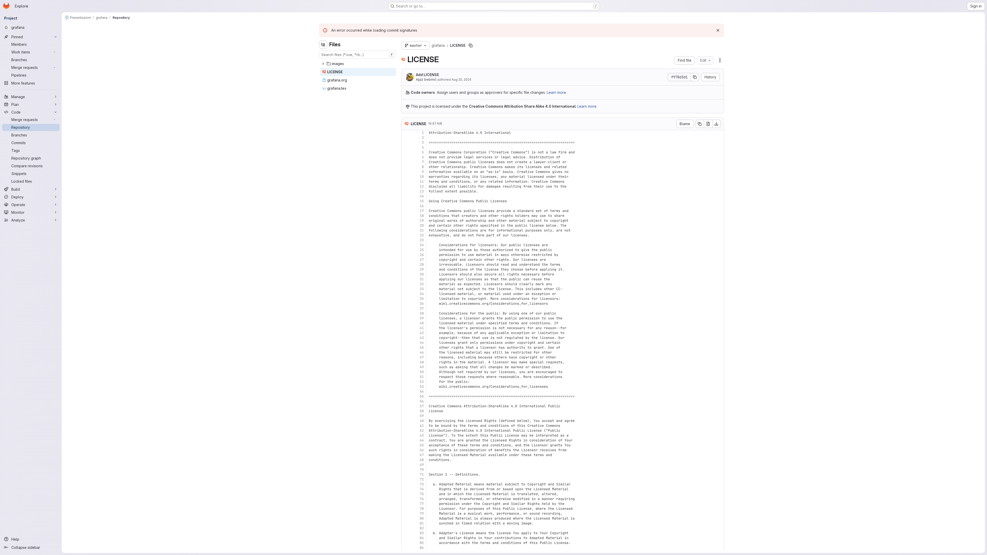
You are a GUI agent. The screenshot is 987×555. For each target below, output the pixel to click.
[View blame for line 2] (406, 137)
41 (422, 328)
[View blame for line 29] (406, 269)
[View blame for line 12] (406, 186)
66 (422, 450)
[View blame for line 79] (406, 513)
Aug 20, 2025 (461, 79)
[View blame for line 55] (406, 396)
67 (422, 455)
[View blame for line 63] (406, 435)
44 (422, 342)
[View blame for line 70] (406, 469)
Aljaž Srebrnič (426, 79)
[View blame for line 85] (406, 542)
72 (422, 479)
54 (422, 391)
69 (422, 464)
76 (422, 499)
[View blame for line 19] (406, 220)
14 (422, 196)
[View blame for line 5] (406, 152)
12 (422, 186)
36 (422, 303)
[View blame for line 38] (406, 313)
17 (422, 211)
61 (422, 425)
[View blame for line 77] (406, 503)
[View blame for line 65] (406, 445)
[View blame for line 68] (406, 459)
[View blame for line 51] (406, 376)
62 (422, 430)
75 (422, 494)
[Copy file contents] (700, 124)
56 (422, 401)
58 (422, 411)
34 (422, 294)
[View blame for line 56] (406, 401)
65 (422, 445)
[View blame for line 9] (406, 171)
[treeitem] (358, 64)
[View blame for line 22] (406, 235)
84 (422, 538)
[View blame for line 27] (406, 259)
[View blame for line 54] (406, 391)
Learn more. (557, 92)
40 (422, 323)
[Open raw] (708, 124)
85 (422, 543)
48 (422, 362)
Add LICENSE (427, 74)
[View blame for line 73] (406, 484)
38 (422, 313)
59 (422, 416)
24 (422, 245)
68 (422, 460)
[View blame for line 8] (406, 166)
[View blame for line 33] (406, 288)
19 (422, 220)
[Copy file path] (471, 45)
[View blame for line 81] (406, 523)
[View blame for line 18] (406, 215)
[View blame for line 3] (406, 142)
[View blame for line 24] (406, 245)
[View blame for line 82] (406, 528)
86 (422, 547)
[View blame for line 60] (406, 420)
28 (422, 264)
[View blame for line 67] (406, 454)
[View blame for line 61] (406, 425)
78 (422, 508)
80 (422, 518)
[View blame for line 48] (406, 362)
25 (422, 250)
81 (422, 523)
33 (422, 289)
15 (422, 201)
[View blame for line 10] (406, 176)
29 (422, 269)
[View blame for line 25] (406, 249)
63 (422, 435)
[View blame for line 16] (406, 205)
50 (422, 372)
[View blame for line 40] (406, 323)
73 (422, 484)
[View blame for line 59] (406, 415)
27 (422, 259)
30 (422, 274)
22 (422, 235)
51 (422, 377)
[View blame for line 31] (406, 279)
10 (422, 176)
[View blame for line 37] (406, 308)
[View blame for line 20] (406, 225)
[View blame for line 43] (406, 337)
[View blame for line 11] (406, 181)
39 (422, 318)
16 (422, 206)
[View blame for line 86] (406, 547)
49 (422, 367)
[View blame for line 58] (406, 411)
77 (422, 504)
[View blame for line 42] (406, 332)
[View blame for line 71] (406, 474)
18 (422, 216)
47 (422, 357)
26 (422, 255)
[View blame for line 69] (406, 464)
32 (422, 284)
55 (422, 396)
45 (422, 347)
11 (422, 181)
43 (422, 338)
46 (422, 352)
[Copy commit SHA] (695, 77)
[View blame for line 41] (406, 328)
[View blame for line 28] (406, 264)
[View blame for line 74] (406, 489)
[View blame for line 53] (406, 386)
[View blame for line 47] (406, 357)
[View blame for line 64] (406, 440)
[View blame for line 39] (406, 318)
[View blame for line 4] (406, 147)
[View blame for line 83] (406, 533)
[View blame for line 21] (406, 230)
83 (422, 533)
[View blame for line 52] (406, 381)
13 (422, 191)
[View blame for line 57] (406, 406)
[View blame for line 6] (406, 157)
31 (422, 279)
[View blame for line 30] (406, 274)
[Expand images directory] (323, 64)
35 (422, 299)
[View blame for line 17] (406, 210)
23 (422, 240)
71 (422, 474)
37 (422, 308)
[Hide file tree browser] (323, 44)
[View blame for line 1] (406, 132)
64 (422, 440)
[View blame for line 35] (406, 298)
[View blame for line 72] (406, 479)
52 (422, 382)
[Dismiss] (718, 30)
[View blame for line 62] (406, 430)
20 (422, 225)
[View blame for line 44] (406, 342)
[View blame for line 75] (406, 494)
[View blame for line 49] (406, 367)
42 (422, 333)
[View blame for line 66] (406, 450)
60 (422, 421)
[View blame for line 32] (406, 284)
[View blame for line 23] (406, 240)
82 (422, 528)
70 (422, 469)
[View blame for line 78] (406, 508)
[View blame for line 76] (406, 498)
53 (422, 386)
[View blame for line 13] (406, 191)
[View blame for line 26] (406, 254)
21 (422, 230)
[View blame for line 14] (406, 196)
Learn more (587, 106)
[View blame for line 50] (406, 371)
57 (422, 406)
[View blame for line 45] (406, 347)
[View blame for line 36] (406, 303)
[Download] (716, 124)
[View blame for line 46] (406, 352)
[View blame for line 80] (406, 518)
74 (422, 489)
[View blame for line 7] (406, 162)
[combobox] (357, 55)
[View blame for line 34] (406, 293)
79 (422, 513)
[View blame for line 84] (406, 537)
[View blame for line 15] (406, 201)
